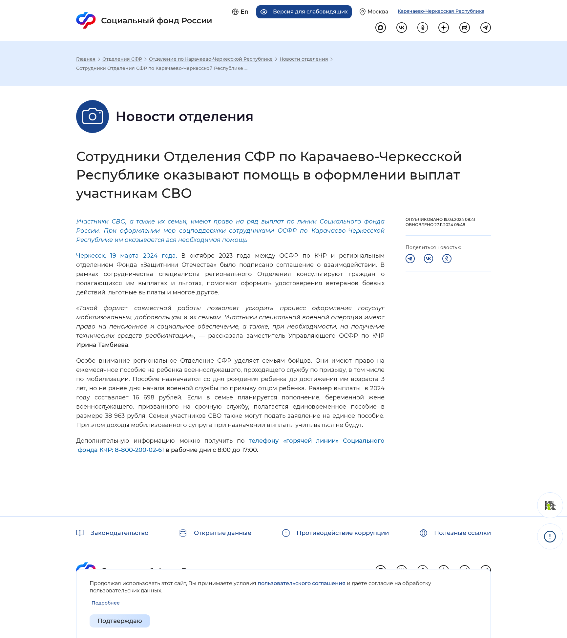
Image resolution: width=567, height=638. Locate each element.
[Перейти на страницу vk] (401, 27)
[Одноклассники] (447, 258)
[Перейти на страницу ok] (422, 27)
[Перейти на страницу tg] (485, 27)
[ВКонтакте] (428, 258)
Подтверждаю (119, 621)
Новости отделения (304, 59)
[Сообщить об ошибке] (550, 536)
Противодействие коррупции (343, 533)
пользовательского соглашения (302, 583)
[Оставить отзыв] (550, 505)
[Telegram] (410, 258)
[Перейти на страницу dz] (443, 27)
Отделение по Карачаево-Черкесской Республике (211, 59)
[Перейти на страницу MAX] (380, 27)
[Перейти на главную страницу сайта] (144, 20)
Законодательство (120, 533)
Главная (85, 59)
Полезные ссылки (462, 533)
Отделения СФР (122, 59)
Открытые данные (222, 533)
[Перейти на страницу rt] (464, 27)
